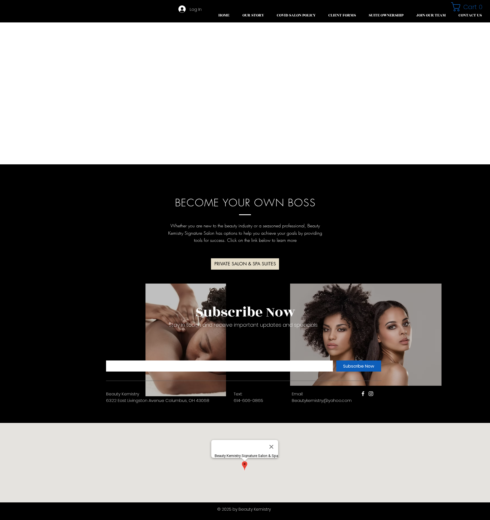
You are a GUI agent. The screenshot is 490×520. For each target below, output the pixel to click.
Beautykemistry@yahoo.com (322, 400)
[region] (185, 340)
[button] (342, 15)
